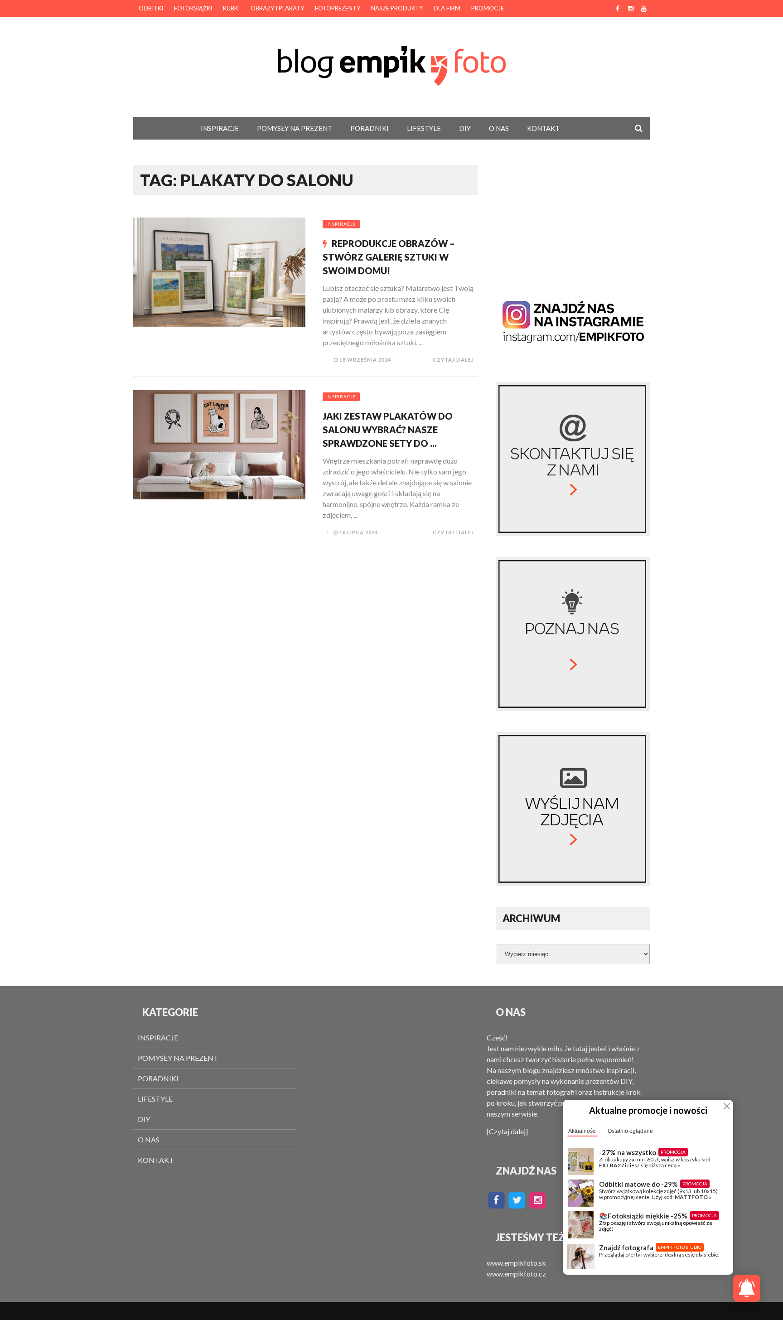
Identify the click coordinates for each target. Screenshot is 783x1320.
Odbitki (151, 8)
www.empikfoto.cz (516, 1273)
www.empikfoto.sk (516, 1262)
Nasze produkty (397, 8)
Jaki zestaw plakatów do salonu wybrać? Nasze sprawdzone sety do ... (388, 430)
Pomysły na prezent (294, 128)
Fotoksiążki (193, 8)
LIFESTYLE (424, 128)
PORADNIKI (369, 128)
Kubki (231, 8)
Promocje (487, 8)
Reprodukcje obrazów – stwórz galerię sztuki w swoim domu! (389, 257)
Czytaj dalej (453, 360)
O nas (499, 128)
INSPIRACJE (220, 128)
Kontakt (543, 128)
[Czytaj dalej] (507, 1131)
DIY (465, 128)
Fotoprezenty (337, 8)
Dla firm (447, 8)
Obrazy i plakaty (277, 8)
